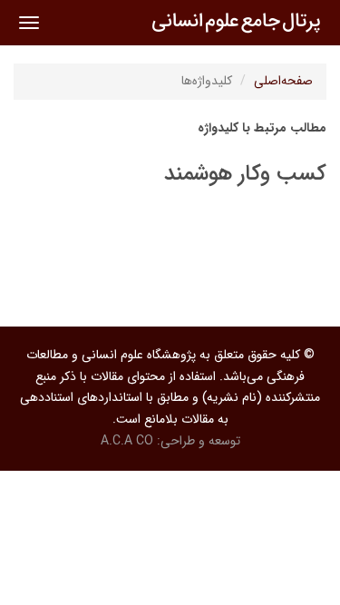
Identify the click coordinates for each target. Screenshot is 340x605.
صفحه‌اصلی (283, 81)
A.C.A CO (127, 441)
